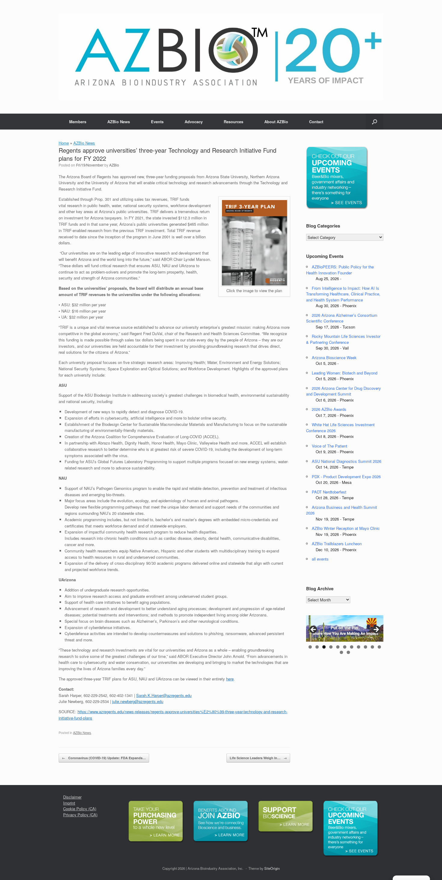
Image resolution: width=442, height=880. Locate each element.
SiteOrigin (272, 868)
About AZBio (276, 121)
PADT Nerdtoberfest (329, 492)
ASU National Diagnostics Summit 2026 (346, 461)
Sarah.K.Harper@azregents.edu (164, 695)
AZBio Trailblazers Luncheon (337, 543)
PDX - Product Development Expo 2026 (346, 476)
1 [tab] (310, 647)
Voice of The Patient (329, 446)
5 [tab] (337, 647)
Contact (316, 121)
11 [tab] (379, 647)
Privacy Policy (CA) (80, 814)
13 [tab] (348, 652)
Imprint (69, 803)
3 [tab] (324, 647)
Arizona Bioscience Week (334, 357)
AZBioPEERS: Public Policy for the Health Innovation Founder (340, 270)
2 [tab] (317, 647)
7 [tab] (351, 647)
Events (157, 121)
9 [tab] (365, 647)
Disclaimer (72, 797)
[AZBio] (221, 57)
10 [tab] (372, 647)
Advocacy (194, 121)
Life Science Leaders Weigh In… (258, 758)
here (230, 679)
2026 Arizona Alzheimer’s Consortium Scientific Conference (341, 318)
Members (77, 121)
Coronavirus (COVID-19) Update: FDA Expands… (104, 758)
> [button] (375, 629)
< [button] (313, 629)
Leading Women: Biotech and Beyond (344, 373)
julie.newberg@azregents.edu (137, 701)
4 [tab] (331, 647)
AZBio (114, 164)
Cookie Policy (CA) (79, 808)
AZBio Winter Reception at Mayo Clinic (346, 528)
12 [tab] (341, 652)
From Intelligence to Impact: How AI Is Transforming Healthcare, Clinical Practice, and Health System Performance (343, 294)
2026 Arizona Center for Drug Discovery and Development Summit (343, 391)
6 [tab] (344, 647)
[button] (374, 122)
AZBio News (118, 121)
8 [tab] (358, 647)
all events (320, 559)
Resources (233, 121)
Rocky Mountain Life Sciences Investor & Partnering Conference (343, 339)
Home (64, 143)
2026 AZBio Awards (329, 409)
